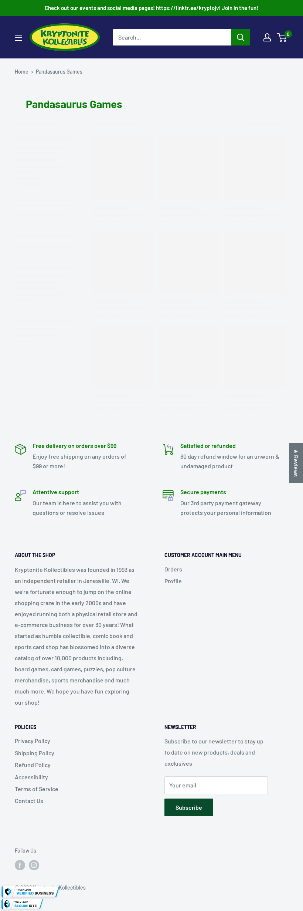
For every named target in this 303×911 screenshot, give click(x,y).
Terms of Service (36, 788)
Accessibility (31, 776)
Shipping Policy (34, 752)
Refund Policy (33, 764)
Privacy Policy (32, 740)
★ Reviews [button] (296, 463)
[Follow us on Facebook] (20, 865)
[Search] (240, 37)
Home (21, 71)
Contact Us (29, 800)
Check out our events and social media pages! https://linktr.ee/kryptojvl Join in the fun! (151, 7)
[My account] (267, 37)
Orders (173, 569)
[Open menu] (18, 38)
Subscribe (189, 807)
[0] (282, 37)
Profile (173, 580)
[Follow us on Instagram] (34, 865)
